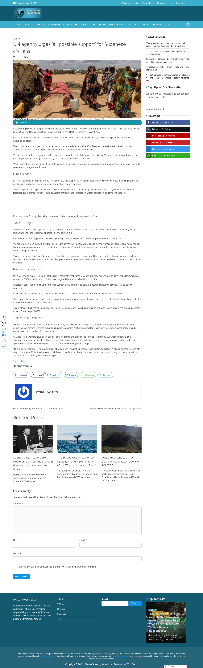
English (170, 666)
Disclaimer (162, 3)
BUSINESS (72, 24)
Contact (136, 3)
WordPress (131, 664)
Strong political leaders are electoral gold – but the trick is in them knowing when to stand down (33, 463)
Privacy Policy (148, 3)
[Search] (188, 24)
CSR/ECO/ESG (99, 24)
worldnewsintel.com (47, 656)
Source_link (19, 361)
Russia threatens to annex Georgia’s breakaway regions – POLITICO (120, 461)
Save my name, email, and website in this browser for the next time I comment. (57, 566)
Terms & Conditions (178, 3)
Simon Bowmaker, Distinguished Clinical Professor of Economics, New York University (165, 637)
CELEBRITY (134, 24)
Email (83, 540)
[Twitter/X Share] (3, 323)
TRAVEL (84, 24)
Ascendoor (107, 664)
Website (17, 553)
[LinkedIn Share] (3, 329)
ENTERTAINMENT (117, 24)
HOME (18, 24)
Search (105, 599)
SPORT (146, 24)
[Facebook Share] (3, 317)
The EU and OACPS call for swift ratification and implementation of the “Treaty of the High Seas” (76, 461)
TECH (167, 24)
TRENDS (61, 598)
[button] (3, 351)
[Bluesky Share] (3, 334)
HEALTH (157, 24)
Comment (19, 503)
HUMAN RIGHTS (56, 24)
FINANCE (40, 24)
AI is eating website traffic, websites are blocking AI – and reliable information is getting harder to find (168, 78)
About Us (126, 3)
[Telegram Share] (3, 346)
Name (17, 540)
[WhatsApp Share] (3, 340)
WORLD (28, 24)
